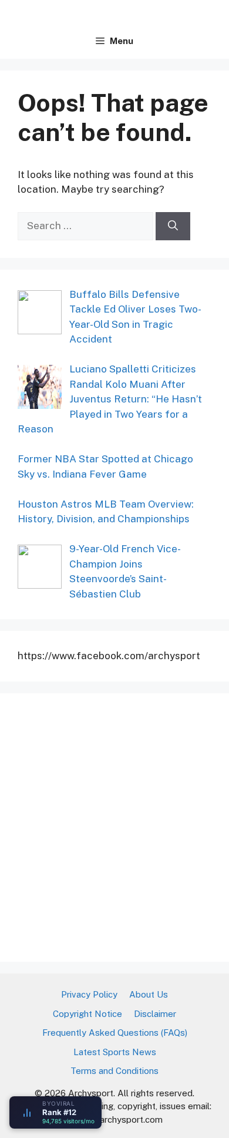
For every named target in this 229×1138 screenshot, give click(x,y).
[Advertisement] (114, 825)
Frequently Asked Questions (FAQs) (114, 1033)
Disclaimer (155, 1014)
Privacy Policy (89, 994)
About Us (148, 994)
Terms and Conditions (114, 1071)
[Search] (173, 226)
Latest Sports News (114, 1052)
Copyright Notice (87, 1014)
